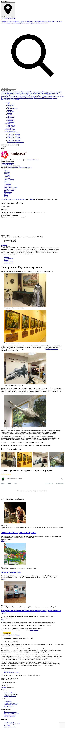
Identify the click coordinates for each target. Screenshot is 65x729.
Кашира (30, 23)
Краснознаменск (13, 95)
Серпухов (7, 98)
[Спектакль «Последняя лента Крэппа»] (32, 513)
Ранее (15, 483)
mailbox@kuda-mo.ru (10, 696)
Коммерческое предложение (12, 724)
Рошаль (54, 96)
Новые (2, 483)
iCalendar (6, 257)
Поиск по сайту (5, 1)
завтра (14, 167)
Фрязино (18, 98)
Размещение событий (10, 712)
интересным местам (8, 163)
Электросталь (5, 99)
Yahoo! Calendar (8, 263)
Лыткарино (38, 95)
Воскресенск (16, 21)
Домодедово (54, 21)
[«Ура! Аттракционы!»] (32, 554)
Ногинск (3, 96)
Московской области (33, 160)
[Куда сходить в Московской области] (19, 158)
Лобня (20, 95)
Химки (23, 98)
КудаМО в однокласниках (11, 672)
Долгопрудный (46, 21)
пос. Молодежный (14, 99)
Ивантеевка (24, 23)
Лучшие (9, 483)
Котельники (45, 93)
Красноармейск (53, 93)
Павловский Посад (24, 96)
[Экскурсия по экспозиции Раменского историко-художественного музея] (32, 592)
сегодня (9, 167)
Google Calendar (8, 258)
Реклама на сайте (9, 722)
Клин (34, 23)
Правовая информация (10, 704)
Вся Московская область (8, 18)
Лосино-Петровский (28, 95)
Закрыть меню (14, 145)
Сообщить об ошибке (10, 693)
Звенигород (17, 23)
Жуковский (10, 23)
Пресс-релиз (7, 701)
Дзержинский (38, 21)
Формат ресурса (8, 706)
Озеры (8, 96)
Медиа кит (7, 725)
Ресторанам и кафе (9, 716)
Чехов (35, 98)
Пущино (45, 96)
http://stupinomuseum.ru (52, 349)
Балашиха (3, 21)
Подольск (33, 96)
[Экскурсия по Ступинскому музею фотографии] (9, 467)
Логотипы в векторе (10, 727)
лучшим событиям (7, 164)
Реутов (50, 96)
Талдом (13, 98)
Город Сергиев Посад (27, 21)
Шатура (39, 98)
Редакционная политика (11, 703)
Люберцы (44, 95)
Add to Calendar (28, 254)
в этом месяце (27, 167)
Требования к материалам (11, 713)
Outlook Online (8, 261)
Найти (2, 148)
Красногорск (4, 95)
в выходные (19, 167)
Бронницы (10, 21)
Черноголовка (29, 98)
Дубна (60, 21)
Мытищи (50, 95)
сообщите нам (34, 630)
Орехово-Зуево (14, 96)
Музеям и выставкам (10, 715)
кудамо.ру (3, 687)
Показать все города (42, 23)
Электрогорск (53, 98)
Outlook (6, 260)
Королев (38, 93)
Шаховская (45, 98)
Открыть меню (5, 145)
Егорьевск (4, 23)
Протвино (39, 96)
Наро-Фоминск (57, 95)
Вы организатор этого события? (10, 635)
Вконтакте (7, 671)
